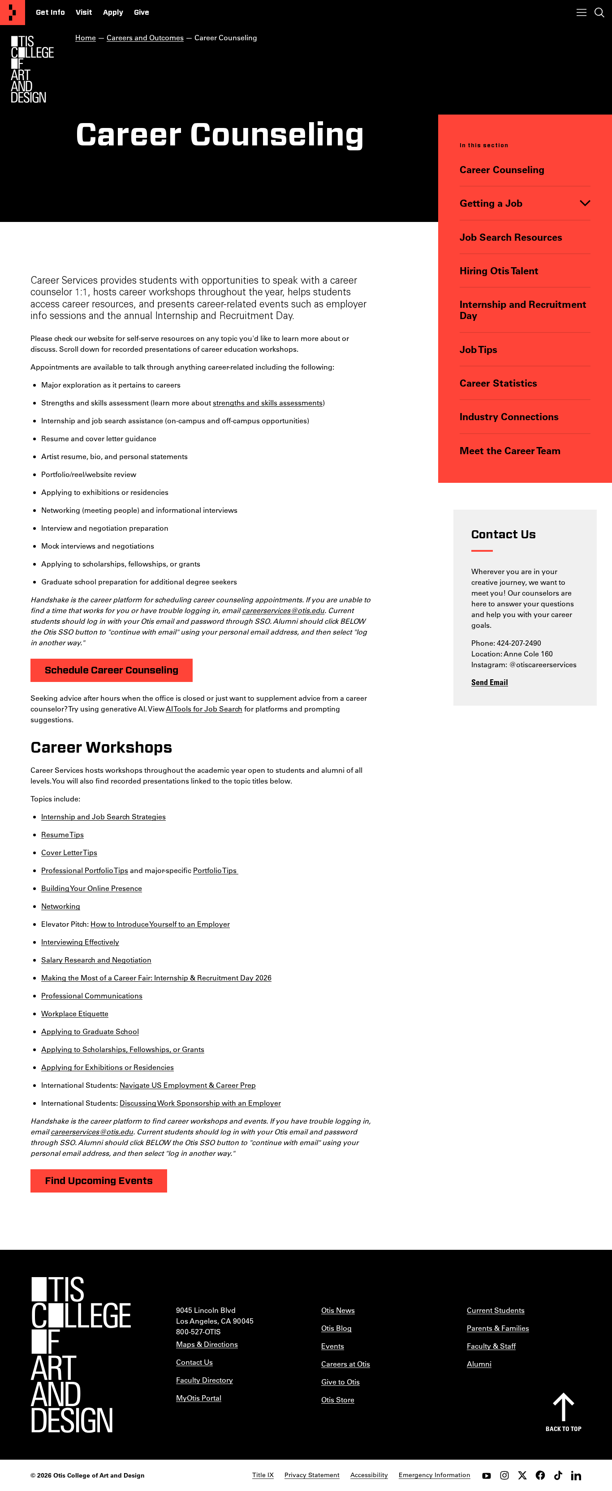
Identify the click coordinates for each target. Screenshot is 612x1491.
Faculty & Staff (491, 1345)
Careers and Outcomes (145, 37)
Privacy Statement (312, 1475)
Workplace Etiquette (74, 1013)
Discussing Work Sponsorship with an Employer (200, 1103)
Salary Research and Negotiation (96, 959)
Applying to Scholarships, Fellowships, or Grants (122, 1049)
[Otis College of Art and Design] (12, 12)
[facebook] (540, 1475)
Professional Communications (91, 995)
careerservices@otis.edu (283, 610)
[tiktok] (558, 1475)
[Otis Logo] (32, 69)
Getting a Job (491, 203)
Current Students (496, 1310)
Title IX (263, 1475)
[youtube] (486, 1475)
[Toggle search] (599, 12)
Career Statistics (498, 382)
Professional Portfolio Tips (84, 870)
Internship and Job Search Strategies (103, 816)
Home (85, 37)
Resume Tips (62, 834)
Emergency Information (434, 1475)
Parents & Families (498, 1328)
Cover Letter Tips (69, 852)
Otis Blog (336, 1328)
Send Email (489, 682)
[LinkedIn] (576, 1475)
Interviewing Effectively (80, 941)
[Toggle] (585, 203)
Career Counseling (502, 169)
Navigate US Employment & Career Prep (188, 1085)
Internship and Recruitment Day (523, 309)
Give (141, 12)
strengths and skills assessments (268, 402)
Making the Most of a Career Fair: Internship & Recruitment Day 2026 (156, 977)
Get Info (50, 12)
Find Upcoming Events (99, 1181)
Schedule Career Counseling (111, 670)
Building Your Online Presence (91, 888)
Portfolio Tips (215, 870)
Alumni (479, 1363)
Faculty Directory (204, 1379)
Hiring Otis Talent (499, 270)
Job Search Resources (511, 237)
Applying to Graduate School (90, 1031)
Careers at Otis (345, 1363)
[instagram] (504, 1475)
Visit (84, 12)
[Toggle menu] (581, 12)
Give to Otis (340, 1381)
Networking (60, 906)
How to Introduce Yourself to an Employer (160, 924)
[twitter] (522, 1475)
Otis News (338, 1310)
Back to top (564, 1428)
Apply (113, 12)
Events (332, 1345)
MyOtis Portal (198, 1397)
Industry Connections (509, 416)
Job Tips (478, 349)
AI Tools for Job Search (204, 708)
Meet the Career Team (510, 450)
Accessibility (369, 1475)
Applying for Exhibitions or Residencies (107, 1067)
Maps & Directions (207, 1344)
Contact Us (194, 1362)
